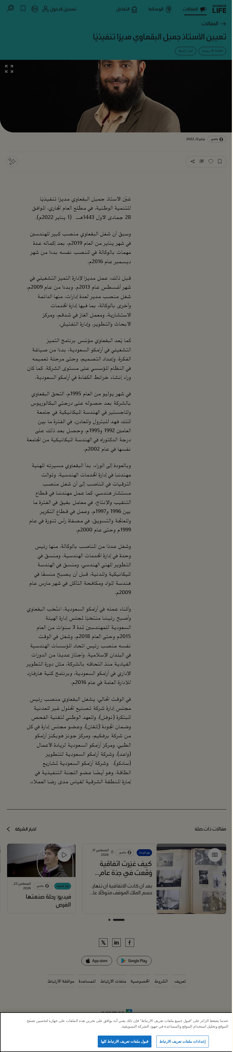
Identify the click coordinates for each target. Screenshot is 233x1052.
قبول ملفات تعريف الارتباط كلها (125, 1041)
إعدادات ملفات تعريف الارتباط (182, 1041)
